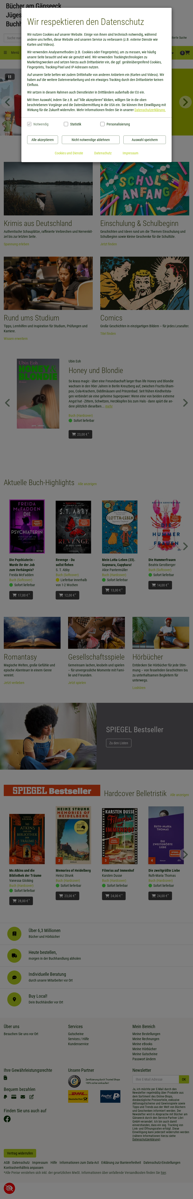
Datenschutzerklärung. (150, 110)
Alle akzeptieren (42, 140)
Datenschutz (103, 153)
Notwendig (41, 124)
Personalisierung (118, 124)
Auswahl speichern (145, 140)
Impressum (130, 153)
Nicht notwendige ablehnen (91, 140)
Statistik (75, 124)
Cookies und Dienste (69, 153)
